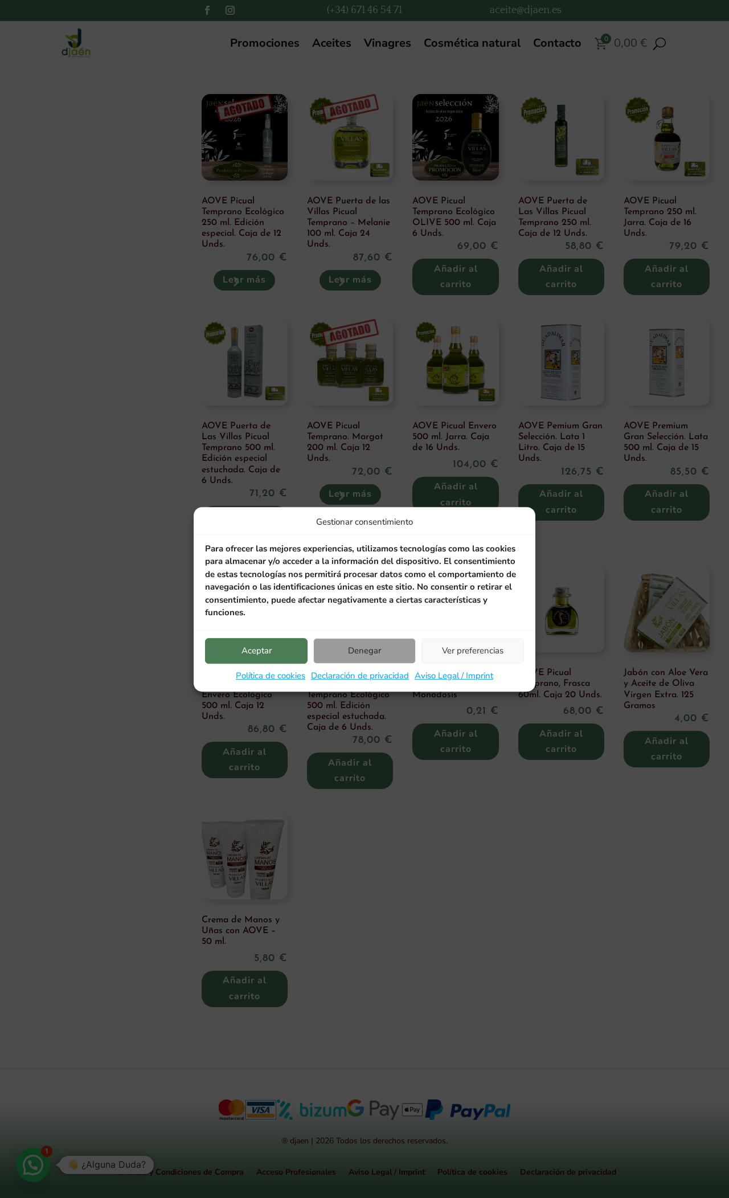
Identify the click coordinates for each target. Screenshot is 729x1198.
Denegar (364, 650)
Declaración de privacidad (360, 675)
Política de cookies (270, 675)
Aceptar (256, 650)
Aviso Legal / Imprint (454, 675)
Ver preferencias (472, 650)
